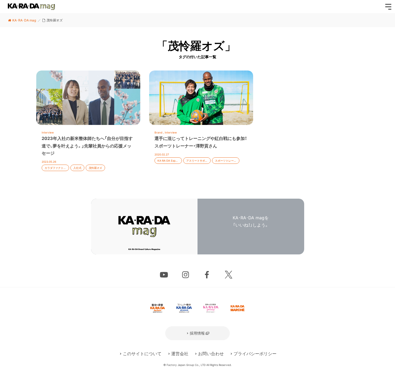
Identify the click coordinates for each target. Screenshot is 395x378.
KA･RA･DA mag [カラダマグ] (31, 6)
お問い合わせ (211, 353)
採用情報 (197, 333)
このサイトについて (142, 353)
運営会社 (179, 353)
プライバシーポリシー (255, 353)
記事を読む (88, 124)
